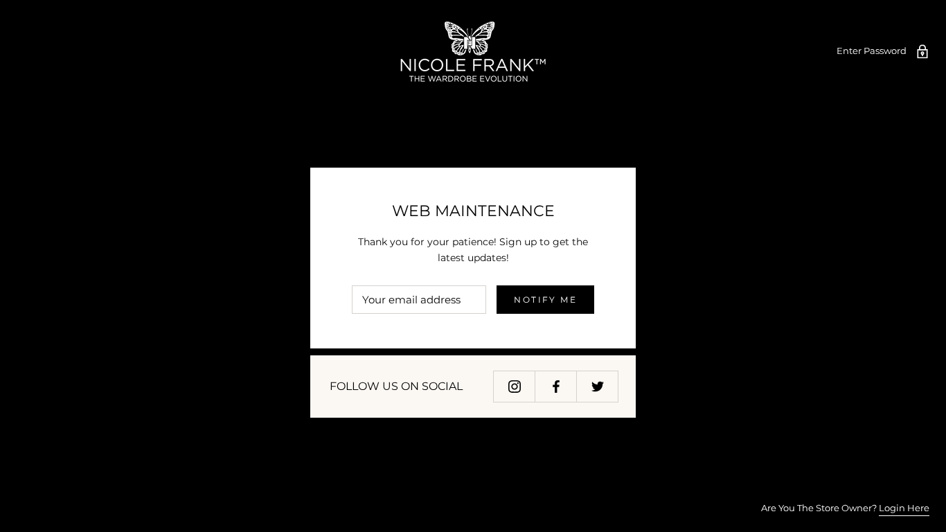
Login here (904, 507)
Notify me (545, 299)
